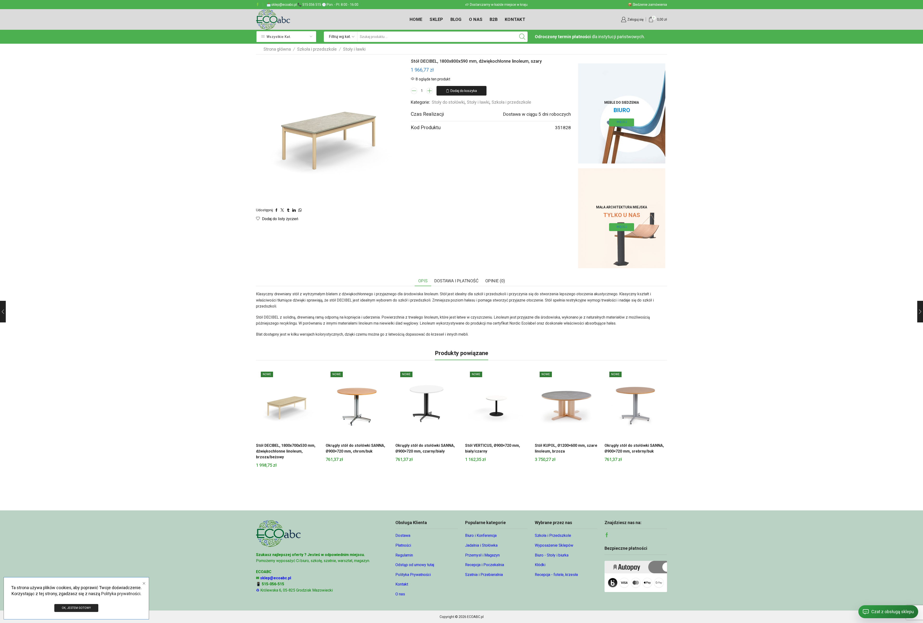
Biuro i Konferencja (481, 535)
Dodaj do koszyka (463, 91)
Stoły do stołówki (448, 102)
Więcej (622, 122)
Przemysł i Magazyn (482, 555)
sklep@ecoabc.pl (275, 578)
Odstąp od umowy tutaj (414, 565)
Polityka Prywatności (413, 574)
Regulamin (404, 555)
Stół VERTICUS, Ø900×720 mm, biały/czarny (492, 448)
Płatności (403, 545)
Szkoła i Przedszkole (553, 535)
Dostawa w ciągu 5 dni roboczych (537, 114)
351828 (563, 127)
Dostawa (402, 535)
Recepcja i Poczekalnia (484, 565)
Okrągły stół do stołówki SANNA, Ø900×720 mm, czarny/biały (425, 448)
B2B (494, 19)
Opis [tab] (423, 280)
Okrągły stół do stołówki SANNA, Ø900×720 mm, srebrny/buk (634, 448)
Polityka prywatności (120, 593)
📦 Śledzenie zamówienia (647, 4)
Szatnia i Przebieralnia (484, 574)
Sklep (436, 19)
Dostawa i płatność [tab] (456, 280)
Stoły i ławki (354, 49)
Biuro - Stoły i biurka (551, 555)
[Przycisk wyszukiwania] (522, 37)
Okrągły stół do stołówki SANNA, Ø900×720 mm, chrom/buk (355, 448)
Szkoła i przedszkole (317, 49)
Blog (456, 19)
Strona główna (277, 49)
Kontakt (515, 19)
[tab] (423, 281)
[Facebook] (257, 4)
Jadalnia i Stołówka (481, 545)
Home (416, 19)
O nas (475, 19)
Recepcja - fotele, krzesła (556, 574)
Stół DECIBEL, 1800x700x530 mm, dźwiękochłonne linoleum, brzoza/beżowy (285, 451)
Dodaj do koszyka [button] (287, 404)
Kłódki (540, 565)
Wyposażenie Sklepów (554, 545)
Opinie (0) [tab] (495, 280)
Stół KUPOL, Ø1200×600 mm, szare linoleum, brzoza (566, 448)
